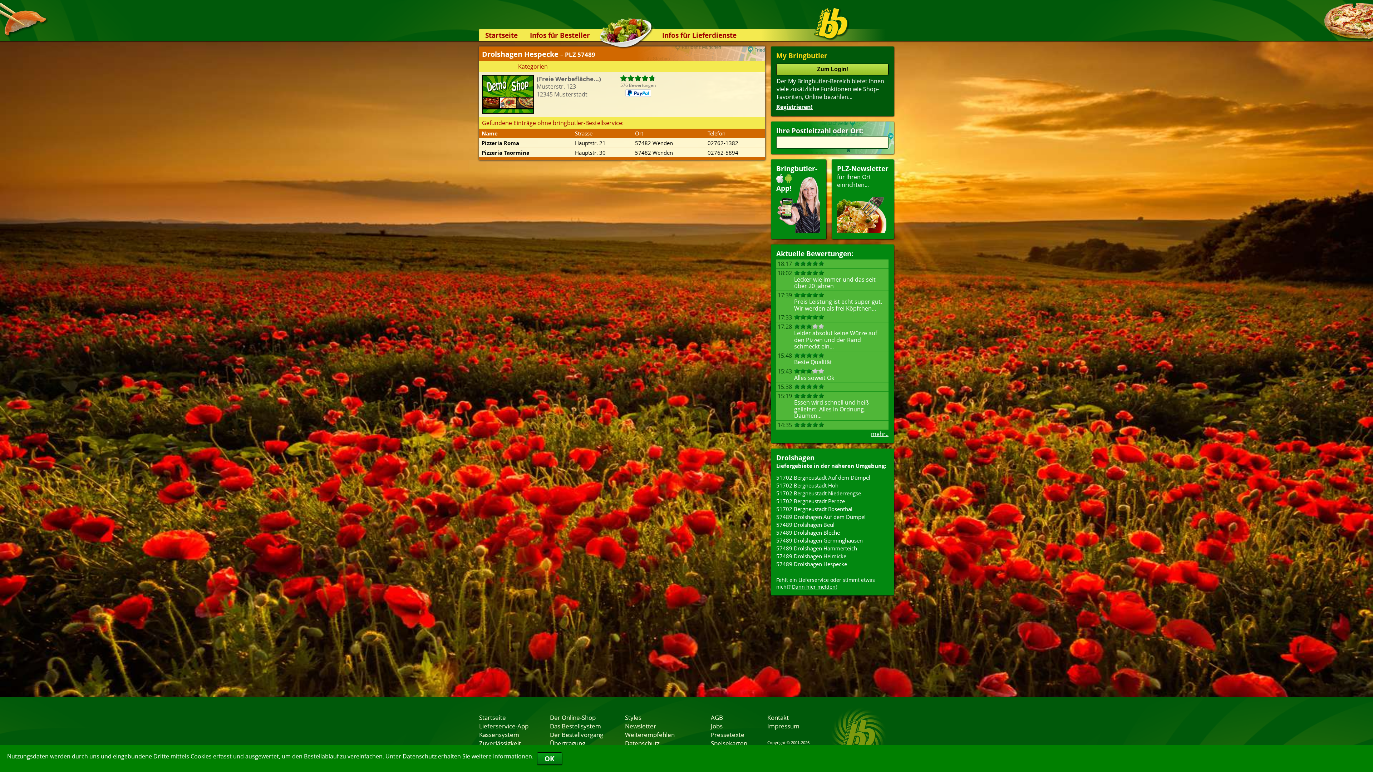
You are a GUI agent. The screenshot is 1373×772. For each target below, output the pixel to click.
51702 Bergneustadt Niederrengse (818, 493)
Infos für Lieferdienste (699, 35)
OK (550, 758)
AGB (717, 717)
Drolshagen (795, 457)
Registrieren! (794, 107)
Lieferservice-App (503, 726)
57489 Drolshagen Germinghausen (819, 540)
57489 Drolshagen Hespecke (811, 564)
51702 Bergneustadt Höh (807, 485)
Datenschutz (420, 756)
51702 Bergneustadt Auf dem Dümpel (823, 477)
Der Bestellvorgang (576, 734)
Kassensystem (499, 734)
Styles (633, 717)
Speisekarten (729, 743)
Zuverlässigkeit (500, 743)
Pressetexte (727, 734)
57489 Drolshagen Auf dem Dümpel (821, 516)
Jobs (717, 726)
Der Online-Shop (573, 717)
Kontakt (778, 717)
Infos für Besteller (560, 35)
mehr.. (880, 434)
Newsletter (640, 726)
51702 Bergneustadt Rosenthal (814, 509)
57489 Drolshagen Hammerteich (816, 548)
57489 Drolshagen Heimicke (811, 556)
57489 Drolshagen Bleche (808, 532)
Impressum (783, 726)
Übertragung (567, 743)
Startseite (501, 35)
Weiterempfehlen (650, 734)
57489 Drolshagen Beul (805, 524)
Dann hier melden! (814, 586)
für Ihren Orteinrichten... (863, 176)
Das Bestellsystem (575, 726)
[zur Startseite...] (831, 23)
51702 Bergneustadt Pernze (810, 501)
